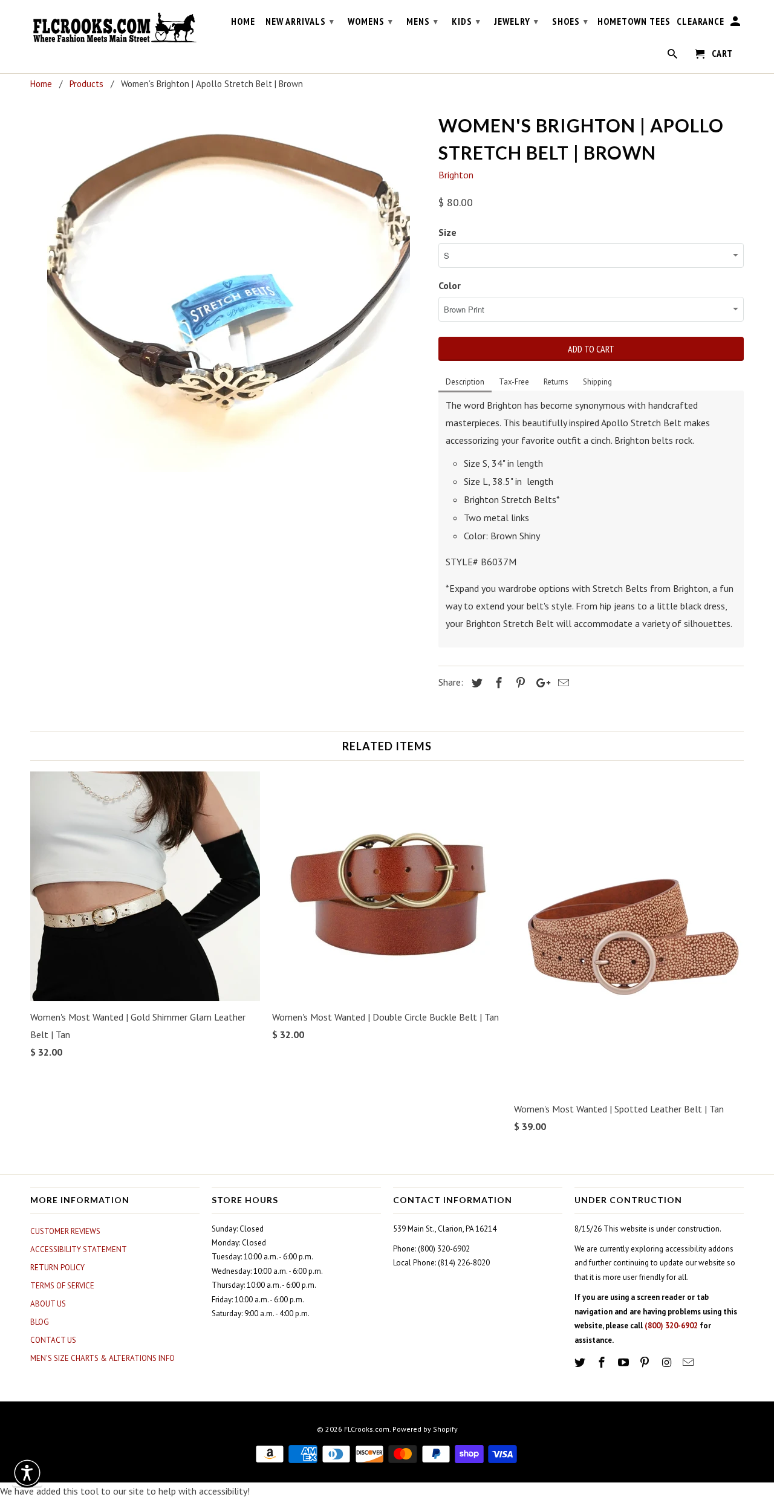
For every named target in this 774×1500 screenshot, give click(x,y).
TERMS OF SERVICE (62, 1286)
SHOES (570, 21)
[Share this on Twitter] (475, 683)
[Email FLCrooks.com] (689, 1362)
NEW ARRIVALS (299, 21)
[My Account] (736, 23)
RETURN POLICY (57, 1267)
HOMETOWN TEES (634, 21)
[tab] (465, 382)
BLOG (39, 1322)
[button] (27, 1473)
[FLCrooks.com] (115, 28)
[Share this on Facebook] (497, 683)
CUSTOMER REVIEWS (65, 1231)
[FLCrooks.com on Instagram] (667, 1362)
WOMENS (370, 21)
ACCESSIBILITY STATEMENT (78, 1249)
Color (449, 285)
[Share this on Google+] (540, 683)
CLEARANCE (700, 21)
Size (447, 232)
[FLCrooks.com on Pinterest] (645, 1362)
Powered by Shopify (425, 1428)
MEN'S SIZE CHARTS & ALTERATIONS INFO (102, 1358)
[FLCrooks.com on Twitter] (581, 1362)
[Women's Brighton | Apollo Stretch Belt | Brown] (228, 290)
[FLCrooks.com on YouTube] (624, 1362)
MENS (422, 21)
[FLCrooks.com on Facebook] (603, 1362)
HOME (243, 21)
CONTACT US (53, 1340)
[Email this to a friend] (561, 683)
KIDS (466, 21)
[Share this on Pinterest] (518, 683)
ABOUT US (48, 1304)
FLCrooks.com (366, 1428)
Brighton (455, 175)
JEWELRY (516, 21)
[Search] (673, 56)
